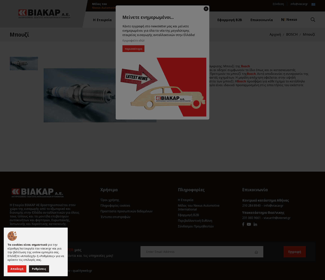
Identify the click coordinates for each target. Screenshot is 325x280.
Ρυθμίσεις (39, 269)
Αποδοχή (17, 269)
